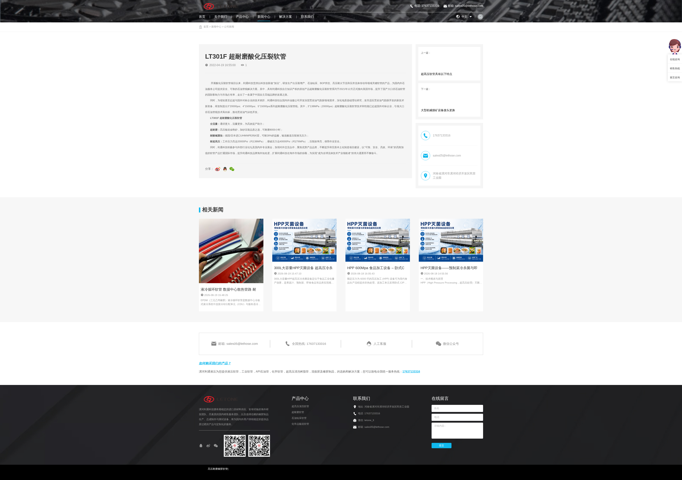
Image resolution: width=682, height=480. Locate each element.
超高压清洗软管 (300, 406)
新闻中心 (264, 16)
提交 (441, 445)
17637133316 (411, 371)
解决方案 (285, 16)
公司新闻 (229, 26)
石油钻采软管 (299, 418)
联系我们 (307, 16)
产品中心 (242, 16)
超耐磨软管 (298, 412)
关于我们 (220, 16)
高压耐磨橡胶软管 (218, 468)
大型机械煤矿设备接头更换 (438, 110)
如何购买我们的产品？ (215, 363)
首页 (202, 16)
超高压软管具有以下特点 (436, 73)
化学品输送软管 (300, 423)
